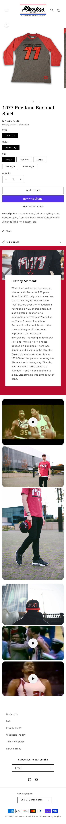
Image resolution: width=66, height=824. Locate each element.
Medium (24, 159)
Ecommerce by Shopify (50, 816)
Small (9, 159)
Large (40, 159)
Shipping (5, 125)
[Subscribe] (50, 768)
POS (33, 816)
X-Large (10, 166)
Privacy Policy (13, 728)
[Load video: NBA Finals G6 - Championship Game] (33, 678)
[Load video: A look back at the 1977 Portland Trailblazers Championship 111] (33, 422)
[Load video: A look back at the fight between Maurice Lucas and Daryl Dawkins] (33, 643)
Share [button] (9, 231)
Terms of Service (15, 741)
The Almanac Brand (22, 816)
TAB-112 (10, 135)
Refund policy (13, 748)
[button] (6, 10)
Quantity (6, 173)
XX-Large (28, 166)
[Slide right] (39, 101)
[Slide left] (26, 101)
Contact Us (12, 714)
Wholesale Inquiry (15, 734)
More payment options (33, 206)
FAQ (8, 721)
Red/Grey (11, 147)
